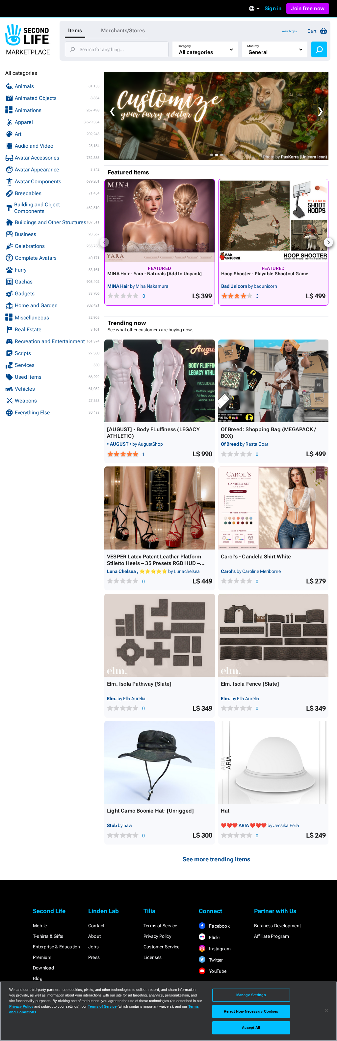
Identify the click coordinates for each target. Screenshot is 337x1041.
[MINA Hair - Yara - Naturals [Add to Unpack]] (160, 220)
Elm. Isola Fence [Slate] (250, 684)
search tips (289, 31)
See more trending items (216, 859)
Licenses (152, 957)
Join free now (307, 8)
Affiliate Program (271, 936)
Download (43, 967)
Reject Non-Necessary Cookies (251, 1011)
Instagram (219, 948)
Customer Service (161, 946)
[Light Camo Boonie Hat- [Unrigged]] (159, 762)
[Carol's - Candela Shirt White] (273, 508)
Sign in (273, 8)
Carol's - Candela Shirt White (256, 556)
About (94, 936)
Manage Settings (251, 995)
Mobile (40, 925)
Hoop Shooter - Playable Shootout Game (265, 273)
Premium (42, 957)
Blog (37, 978)
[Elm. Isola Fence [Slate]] (273, 635)
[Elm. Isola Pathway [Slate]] (159, 635)
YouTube (217, 971)
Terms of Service (160, 925)
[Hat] (273, 762)
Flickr (214, 937)
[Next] (328, 242)
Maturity (253, 46)
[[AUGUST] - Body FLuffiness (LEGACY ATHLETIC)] (159, 381)
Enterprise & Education (56, 946)
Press (94, 957)
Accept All (251, 1027)
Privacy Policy (157, 936)
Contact (96, 925)
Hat (225, 811)
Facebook (219, 926)
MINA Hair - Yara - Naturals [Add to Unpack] (154, 273)
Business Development (277, 925)
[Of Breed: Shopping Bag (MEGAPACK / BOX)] (273, 381)
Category (184, 46)
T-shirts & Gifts (48, 936)
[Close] (326, 1010)
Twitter (215, 960)
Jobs (93, 946)
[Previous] (104, 242)
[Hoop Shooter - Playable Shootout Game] (273, 220)
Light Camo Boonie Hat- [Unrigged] (150, 811)
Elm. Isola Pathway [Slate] (139, 684)
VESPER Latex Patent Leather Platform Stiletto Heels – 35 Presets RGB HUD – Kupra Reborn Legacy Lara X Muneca (154, 563)
